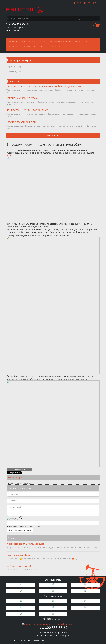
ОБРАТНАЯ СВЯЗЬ (81, 41)
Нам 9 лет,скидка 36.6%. (18, 555)
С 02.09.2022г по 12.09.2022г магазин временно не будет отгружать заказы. (44, 86)
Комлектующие (15, 71)
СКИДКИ (23, 41)
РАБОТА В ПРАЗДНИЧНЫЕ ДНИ (21, 122)
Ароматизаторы (15, 66)
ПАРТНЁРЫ (13, 47)
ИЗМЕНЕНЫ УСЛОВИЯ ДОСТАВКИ (23, 98)
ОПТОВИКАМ (26, 47)
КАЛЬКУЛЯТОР (40, 47)
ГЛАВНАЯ (13, 41)
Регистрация (93, 2)
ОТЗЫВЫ (43, 41)
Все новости (53, 135)
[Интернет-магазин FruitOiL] (24, 12)
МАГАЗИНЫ (55, 41)
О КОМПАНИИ (54, 47)
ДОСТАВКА (67, 41)
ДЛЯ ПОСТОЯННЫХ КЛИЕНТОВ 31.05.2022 (27, 110)
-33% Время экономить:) (19, 566)
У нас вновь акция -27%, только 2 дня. (25, 543)
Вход (78, 2)
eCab (9, 155)
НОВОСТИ (33, 41)
